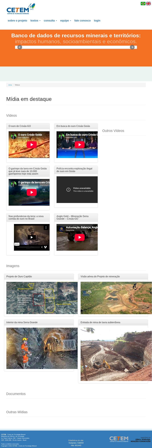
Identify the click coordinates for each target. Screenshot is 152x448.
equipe (65, 20)
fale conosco (82, 20)
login (97, 20)
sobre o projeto (17, 20)
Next (132, 47)
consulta (50, 20)
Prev (19, 47)
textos (34, 20)
